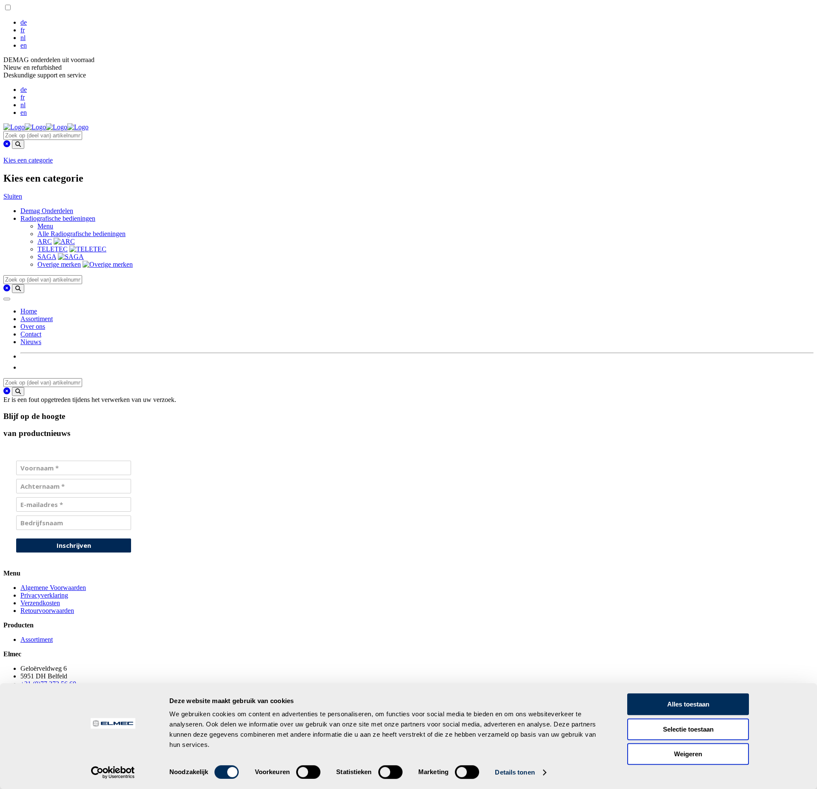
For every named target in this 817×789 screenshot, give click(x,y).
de (23, 22)
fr (22, 30)
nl (23, 37)
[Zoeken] (18, 144)
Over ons (32, 326)
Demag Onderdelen (46, 210)
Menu (45, 226)
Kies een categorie (28, 160)
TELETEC (52, 249)
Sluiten (12, 196)
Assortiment (36, 318)
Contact (30, 334)
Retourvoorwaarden (47, 610)
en (23, 45)
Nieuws (30, 341)
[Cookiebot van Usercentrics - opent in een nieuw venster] (113, 772)
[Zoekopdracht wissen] (6, 144)
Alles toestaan (688, 704)
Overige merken (59, 264)
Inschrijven (74, 545)
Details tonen (514, 772)
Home (28, 311)
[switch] (308, 772)
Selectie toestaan (688, 729)
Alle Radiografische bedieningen (81, 233)
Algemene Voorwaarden (53, 587)
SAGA (46, 256)
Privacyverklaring (44, 595)
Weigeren (688, 754)
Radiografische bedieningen (57, 218)
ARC (44, 241)
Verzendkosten (40, 603)
